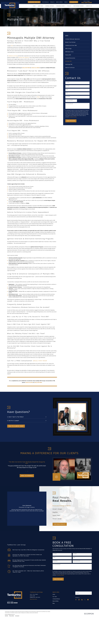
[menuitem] (77, 39)
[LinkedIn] (82, 599)
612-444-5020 (86, 2)
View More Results (59, 524)
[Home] (10, 5)
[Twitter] (85, 599)
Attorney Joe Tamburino (24, 57)
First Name (67, 82)
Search (77, 593)
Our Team (55, 596)
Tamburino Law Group (12, 55)
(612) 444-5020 (40, 360)
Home (54, 594)
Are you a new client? (69, 100)
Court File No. (68, 96)
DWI (12, 45)
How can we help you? (69, 103)
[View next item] (27, 471)
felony (38, 96)
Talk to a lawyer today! (16, 426)
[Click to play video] (56, 477)
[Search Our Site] (90, 593)
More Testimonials (27, 475)
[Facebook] (76, 599)
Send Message (71, 120)
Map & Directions (33, 599)
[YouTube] (88, 599)
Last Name (67, 85)
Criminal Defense (56, 598)
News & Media (55, 601)
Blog (54, 603)
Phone (67, 89)
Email (74, 557)
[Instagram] (79, 599)
